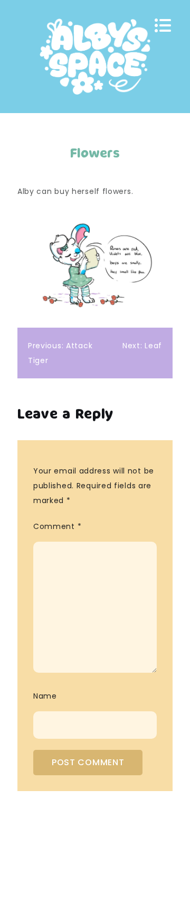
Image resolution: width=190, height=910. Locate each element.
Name (45, 696)
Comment (57, 526)
